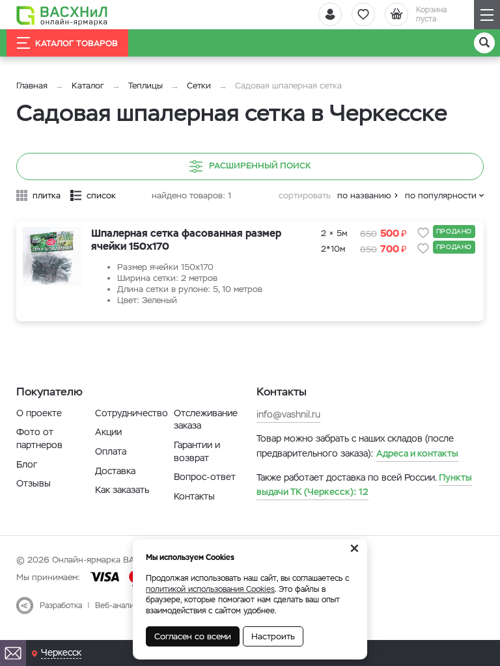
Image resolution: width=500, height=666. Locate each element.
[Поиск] (484, 43)
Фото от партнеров (39, 438)
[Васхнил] (61, 15)
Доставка (115, 471)
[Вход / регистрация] (330, 14)
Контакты (194, 496)
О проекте (39, 413)
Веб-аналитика (122, 605)
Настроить (273, 636)
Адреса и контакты (417, 453)
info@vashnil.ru (288, 414)
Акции (108, 432)
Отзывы (33, 483)
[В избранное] (423, 233)
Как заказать (122, 490)
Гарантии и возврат (197, 451)
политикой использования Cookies (210, 589)
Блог (26, 464)
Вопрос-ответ (205, 477)
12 (364, 485)
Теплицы (146, 85)
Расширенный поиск (260, 165)
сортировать (305, 195)
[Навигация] (487, 14)
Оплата (110, 451)
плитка (47, 195)
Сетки (199, 85)
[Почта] (13, 653)
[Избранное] (363, 14)
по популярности (441, 195)
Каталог (88, 85)
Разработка (61, 605)
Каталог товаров (76, 43)
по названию (364, 195)
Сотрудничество (131, 413)
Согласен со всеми (192, 636)
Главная (32, 85)
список (101, 195)
